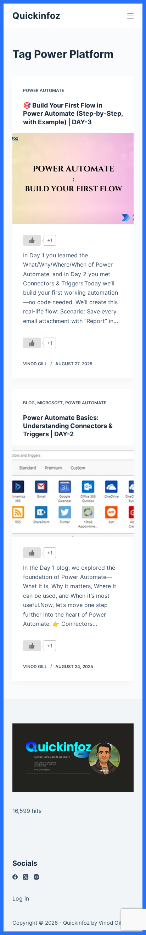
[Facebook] (15, 877)
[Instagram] (36, 877)
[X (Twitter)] (25, 877)
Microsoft (50, 402)
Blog (29, 402)
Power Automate (43, 90)
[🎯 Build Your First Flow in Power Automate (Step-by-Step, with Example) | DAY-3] (73, 178)
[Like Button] (32, 240)
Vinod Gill (111, 922)
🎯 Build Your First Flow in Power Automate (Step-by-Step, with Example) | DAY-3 (73, 114)
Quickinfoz (36, 15)
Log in (20, 898)
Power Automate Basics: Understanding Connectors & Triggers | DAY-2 (68, 426)
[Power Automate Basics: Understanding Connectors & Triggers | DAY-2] (73, 491)
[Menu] (130, 16)
